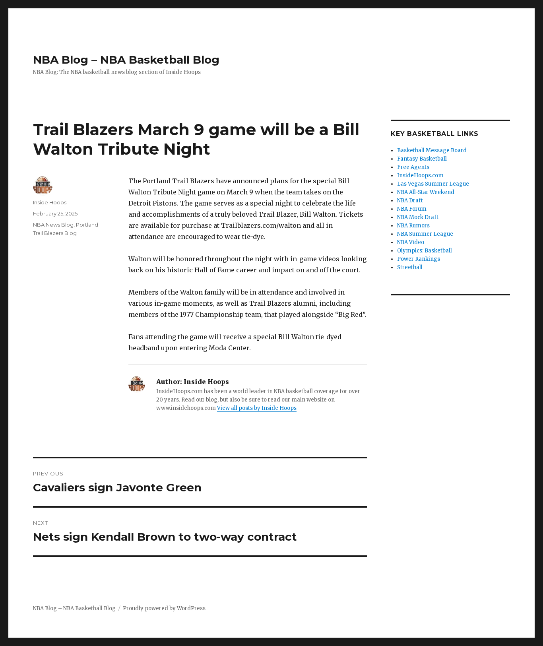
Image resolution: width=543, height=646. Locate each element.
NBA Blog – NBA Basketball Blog (126, 59)
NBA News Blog (53, 224)
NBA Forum (412, 209)
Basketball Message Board (432, 150)
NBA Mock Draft (417, 217)
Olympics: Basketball (424, 250)
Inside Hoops (49, 202)
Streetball (410, 267)
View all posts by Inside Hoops (257, 408)
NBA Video (410, 242)
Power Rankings (418, 259)
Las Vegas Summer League (433, 183)
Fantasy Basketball (422, 158)
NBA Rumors (413, 225)
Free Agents (413, 167)
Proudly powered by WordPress (164, 608)
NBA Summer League (425, 234)
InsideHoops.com (420, 175)
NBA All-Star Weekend (425, 192)
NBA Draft (410, 200)
